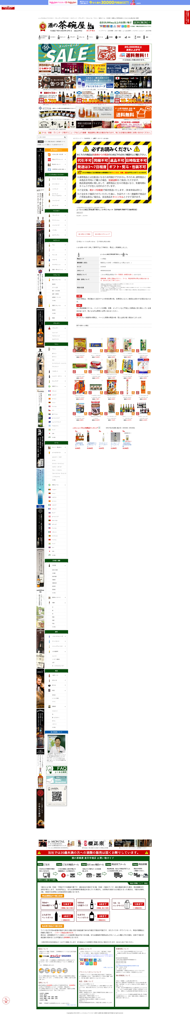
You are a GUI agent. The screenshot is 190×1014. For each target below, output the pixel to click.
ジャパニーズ (55, 200)
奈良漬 (53, 695)
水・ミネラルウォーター (58, 665)
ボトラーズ (55, 205)
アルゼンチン (55, 425)
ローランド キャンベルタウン (57, 194)
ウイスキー (56, 211)
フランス (54, 391)
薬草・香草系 (55, 294)
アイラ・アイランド (57, 179)
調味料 (54, 706)
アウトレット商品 (187, 16)
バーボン (54, 230)
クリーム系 (55, 287)
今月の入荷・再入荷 (57, 154)
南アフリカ (54, 414)
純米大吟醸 (55, 570)
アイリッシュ (55, 220)
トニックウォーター (57, 646)
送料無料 (58, 141)
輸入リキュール (56, 279)
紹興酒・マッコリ (56, 297)
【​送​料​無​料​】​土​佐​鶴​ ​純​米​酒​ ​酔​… (127, 444)
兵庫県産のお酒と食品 (58, 169)
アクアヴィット (56, 264)
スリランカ (54, 535)
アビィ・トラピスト (57, 470)
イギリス (54, 497)
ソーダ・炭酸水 (56, 659)
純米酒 (53, 586)
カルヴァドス (55, 339)
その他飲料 (55, 651)
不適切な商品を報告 (104, 241)
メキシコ (54, 532)
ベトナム (54, 539)
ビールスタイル (56, 452)
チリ (53, 410)
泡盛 (53, 620)
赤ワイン (54, 353)
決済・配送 (118, 30)
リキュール (56, 275)
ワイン (56, 344)
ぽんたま (54, 680)
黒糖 (53, 617)
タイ (53, 547)
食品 (56, 671)
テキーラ (54, 259)
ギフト (46, 141)
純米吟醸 (54, 576)
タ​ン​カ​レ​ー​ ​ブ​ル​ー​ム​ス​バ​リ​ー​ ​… (115, 444)
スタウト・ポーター (57, 466)
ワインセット (55, 366)
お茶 (53, 662)
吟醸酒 (53, 579)
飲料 (56, 632)
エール (53, 460)
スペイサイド (55, 184)
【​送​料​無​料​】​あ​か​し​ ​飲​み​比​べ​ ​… (79, 444)
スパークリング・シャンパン (59, 363)
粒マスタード (59, 144)
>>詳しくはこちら (71, 1005)
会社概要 (110, 30)
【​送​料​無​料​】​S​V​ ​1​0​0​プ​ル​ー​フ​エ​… (91, 444)
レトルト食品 (55, 698)
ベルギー (54, 489)
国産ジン (49, 144)
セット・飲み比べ (57, 447)
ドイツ (53, 402)
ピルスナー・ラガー (57, 457)
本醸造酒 (54, 583)
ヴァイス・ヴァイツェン (58, 463)
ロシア (53, 512)
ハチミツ (54, 724)
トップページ (102, 30)
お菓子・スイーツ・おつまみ (100, 138)
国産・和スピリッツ (57, 269)
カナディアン (55, 235)
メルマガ (135, 30)
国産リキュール (56, 305)
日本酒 (54, 565)
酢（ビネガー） (56, 717)
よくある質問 (127, 30)
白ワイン (54, 356)
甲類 (53, 623)
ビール (56, 442)
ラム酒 (54, 144)
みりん (53, 720)
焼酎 (53, 602)
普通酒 (53, 589)
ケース (63, 141)
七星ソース (55, 675)
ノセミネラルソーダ (57, 636)
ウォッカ (54, 254)
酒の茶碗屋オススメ (56, 150)
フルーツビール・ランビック (59, 473)
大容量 (39, 144)
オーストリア (55, 516)
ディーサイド (55, 641)
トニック (43, 144)
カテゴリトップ (77, 138)
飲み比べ (53, 141)
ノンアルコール (56, 476)
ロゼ (53, 360)
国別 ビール (55, 485)
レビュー (141, 30)
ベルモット (55, 371)
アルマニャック (56, 335)
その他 (53, 300)
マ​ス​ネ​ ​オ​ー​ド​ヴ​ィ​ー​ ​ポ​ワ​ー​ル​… (103, 444)
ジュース (54, 656)
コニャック (55, 332)
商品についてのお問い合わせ (87, 241)
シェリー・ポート (57, 376)
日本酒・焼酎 (56, 560)
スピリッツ (56, 240)
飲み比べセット (56, 164)
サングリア (55, 381)
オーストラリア (56, 418)
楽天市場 (148, 30)
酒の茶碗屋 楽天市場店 (67, 26)
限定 (49, 141)
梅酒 (53, 318)
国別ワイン (55, 386)
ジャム (53, 701)
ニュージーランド (56, 422)
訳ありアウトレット (57, 159)
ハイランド (55, 189)
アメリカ (54, 406)
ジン (53, 249)
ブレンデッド (55, 215)
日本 (53, 433)
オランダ (54, 524)
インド (53, 429)
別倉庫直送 (87, 138)
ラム (53, 245)
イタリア (54, 395)
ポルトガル (54, 520)
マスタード (55, 711)
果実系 (53, 284)
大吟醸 (53, 573)
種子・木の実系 (56, 290)
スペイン (54, 398)
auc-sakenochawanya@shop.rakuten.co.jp (127, 965)
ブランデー (56, 323)
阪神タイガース (56, 597)
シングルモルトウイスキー (56, 174)
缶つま (54, 685)
